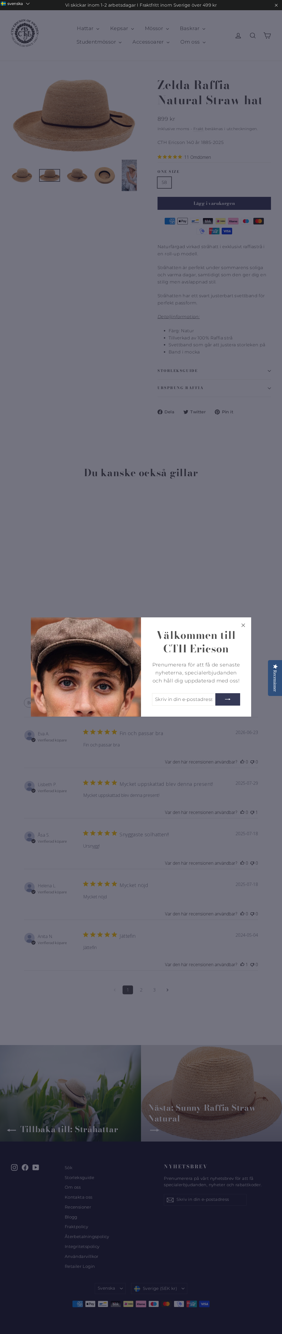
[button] (15, 3)
